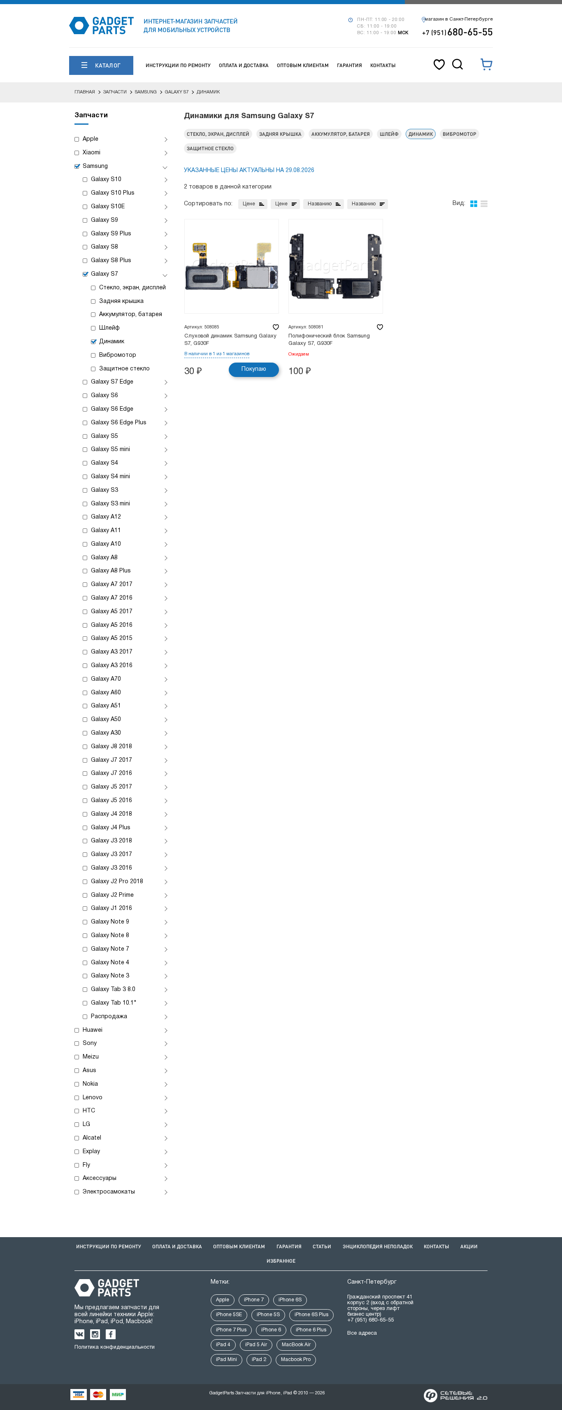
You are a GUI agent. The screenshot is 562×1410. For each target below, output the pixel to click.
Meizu (91, 1057)
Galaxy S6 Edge (112, 409)
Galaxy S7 (104, 274)
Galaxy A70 (106, 679)
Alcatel (92, 1138)
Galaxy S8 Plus (111, 260)
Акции (469, 1246)
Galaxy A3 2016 (111, 665)
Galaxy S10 (106, 179)
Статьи (322, 1246)
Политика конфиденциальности (114, 1347)
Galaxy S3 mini (110, 504)
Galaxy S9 (104, 220)
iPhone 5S (268, 1314)
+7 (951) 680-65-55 (370, 1320)
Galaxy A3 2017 (111, 652)
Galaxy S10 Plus (113, 193)
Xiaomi (91, 153)
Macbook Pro (296, 1359)
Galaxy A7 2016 (111, 598)
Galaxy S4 (104, 463)
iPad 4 (223, 1345)
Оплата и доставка (244, 65)
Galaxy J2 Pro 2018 (117, 881)
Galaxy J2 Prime (112, 895)
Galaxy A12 (106, 517)
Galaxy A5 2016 (111, 625)
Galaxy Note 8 (110, 935)
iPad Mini (226, 1359)
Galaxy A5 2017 (111, 611)
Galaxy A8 (104, 558)
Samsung (95, 166)
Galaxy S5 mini (110, 449)
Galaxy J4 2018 (111, 814)
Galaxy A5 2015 (111, 638)
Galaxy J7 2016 (111, 773)
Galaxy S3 (104, 490)
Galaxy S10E (108, 206)
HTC (89, 1111)
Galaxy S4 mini (110, 476)
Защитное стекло (124, 369)
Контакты (383, 65)
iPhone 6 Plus (311, 1330)
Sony (90, 1043)
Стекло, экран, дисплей (132, 288)
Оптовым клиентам (303, 65)
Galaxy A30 (106, 733)
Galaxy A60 (106, 693)
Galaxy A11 (106, 530)
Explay (91, 1151)
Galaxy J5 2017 (111, 787)
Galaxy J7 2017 (111, 760)
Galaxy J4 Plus (110, 828)
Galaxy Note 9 (110, 922)
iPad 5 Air (256, 1345)
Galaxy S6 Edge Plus (118, 423)
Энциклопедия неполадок (378, 1246)
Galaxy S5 (104, 436)
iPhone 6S (290, 1300)
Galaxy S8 (104, 247)
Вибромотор (117, 355)
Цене (249, 204)
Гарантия (349, 65)
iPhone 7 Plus (231, 1330)
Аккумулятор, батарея (130, 314)
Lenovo (92, 1098)
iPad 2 (259, 1359)
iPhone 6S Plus (311, 1314)
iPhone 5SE (229, 1314)
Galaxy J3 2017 (111, 854)
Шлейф (109, 328)
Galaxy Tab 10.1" (114, 1003)
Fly (86, 1165)
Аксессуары (99, 1178)
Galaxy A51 (106, 706)
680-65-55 (457, 31)
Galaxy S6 (104, 395)
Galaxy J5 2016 (111, 800)
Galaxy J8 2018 (111, 746)
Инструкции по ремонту (178, 65)
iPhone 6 (271, 1330)
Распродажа (109, 1016)
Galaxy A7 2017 (111, 584)
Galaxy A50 (106, 719)
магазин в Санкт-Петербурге (459, 19)
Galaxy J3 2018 (111, 841)
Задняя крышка (121, 301)
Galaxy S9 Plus (111, 234)
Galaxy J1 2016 (111, 908)
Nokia (90, 1084)
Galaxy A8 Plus (111, 571)
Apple (90, 139)
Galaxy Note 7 (110, 949)
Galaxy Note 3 (110, 976)
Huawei (92, 1030)
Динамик (111, 341)
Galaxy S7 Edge (112, 382)
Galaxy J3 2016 (111, 868)
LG (86, 1124)
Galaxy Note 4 (110, 963)
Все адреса (362, 1333)
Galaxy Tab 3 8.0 (113, 989)
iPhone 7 (254, 1300)
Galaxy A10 (106, 544)
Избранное (281, 1261)
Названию (320, 204)
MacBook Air (296, 1345)
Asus (89, 1070)
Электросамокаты (109, 1192)
